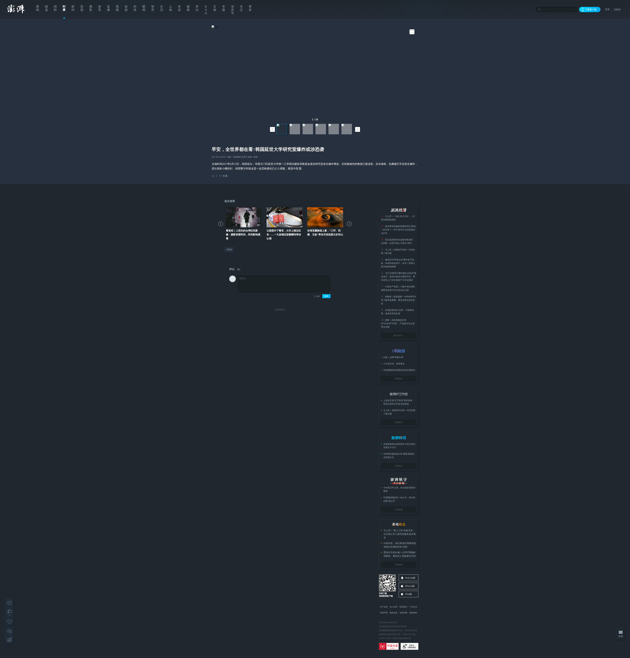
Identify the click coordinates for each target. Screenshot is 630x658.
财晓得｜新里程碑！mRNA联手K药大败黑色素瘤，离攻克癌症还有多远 (398, 300)
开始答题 (399, 509)
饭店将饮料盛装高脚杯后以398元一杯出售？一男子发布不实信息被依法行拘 (398, 229)
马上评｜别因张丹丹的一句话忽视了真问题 (399, 412)
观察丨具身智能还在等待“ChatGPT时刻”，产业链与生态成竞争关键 (398, 323)
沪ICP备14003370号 (388, 622)
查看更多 (399, 379)
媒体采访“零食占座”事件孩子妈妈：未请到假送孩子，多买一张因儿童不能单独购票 (398, 263)
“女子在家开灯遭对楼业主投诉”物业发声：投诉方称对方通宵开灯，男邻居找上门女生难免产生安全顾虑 (398, 276)
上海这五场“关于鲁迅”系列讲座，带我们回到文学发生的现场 (398, 402)
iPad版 (408, 594)
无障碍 (617, 9)
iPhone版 (410, 586)
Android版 (410, 577)
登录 (607, 9)
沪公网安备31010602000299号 (393, 626)
